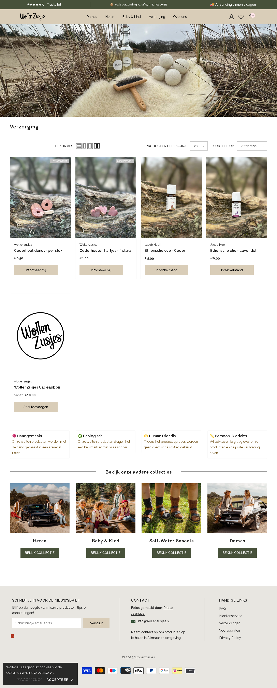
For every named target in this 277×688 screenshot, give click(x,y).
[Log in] (231, 16)
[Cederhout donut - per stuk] (40, 197)
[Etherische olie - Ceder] (171, 197)
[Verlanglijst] (241, 16)
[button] (79, 146)
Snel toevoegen (36, 407)
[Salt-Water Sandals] (171, 508)
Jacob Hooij (153, 244)
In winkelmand (166, 270)
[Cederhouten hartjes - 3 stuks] (105, 197)
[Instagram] (13, 636)
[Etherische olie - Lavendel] (236, 197)
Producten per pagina (166, 146)
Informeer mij (36, 270)
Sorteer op (223, 146)
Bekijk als (64, 146)
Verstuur (96, 623)
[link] (138, 4)
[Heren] (40, 508)
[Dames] (237, 508)
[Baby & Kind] (105, 508)
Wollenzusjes (23, 244)
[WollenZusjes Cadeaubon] (40, 334)
